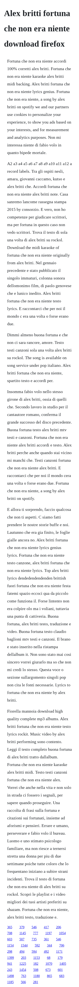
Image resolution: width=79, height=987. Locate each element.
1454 (22, 970)
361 (46, 939)
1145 (22, 933)
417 (46, 927)
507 (21, 939)
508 (35, 970)
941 (9, 963)
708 (9, 933)
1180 (36, 976)
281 (35, 982)
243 (9, 970)
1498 (10, 976)
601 (60, 970)
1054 (62, 933)
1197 (48, 933)
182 (35, 963)
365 (9, 927)
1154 (10, 945)
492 (46, 951)
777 (35, 933)
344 (49, 945)
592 (37, 945)
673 (48, 970)
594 (34, 951)
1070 (49, 963)
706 (61, 945)
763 (23, 976)
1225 (22, 963)
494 (21, 951)
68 (48, 957)
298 (9, 951)
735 (34, 939)
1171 (59, 951)
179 (60, 957)
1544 (24, 945)
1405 (62, 963)
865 (49, 976)
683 (61, 976)
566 (23, 982)
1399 (10, 957)
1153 (36, 957)
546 (34, 927)
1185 (10, 982)
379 (21, 927)
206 (58, 927)
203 (23, 957)
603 (9, 939)
